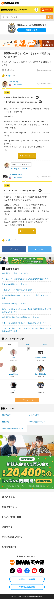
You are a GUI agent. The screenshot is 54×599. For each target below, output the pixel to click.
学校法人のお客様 (27, 587)
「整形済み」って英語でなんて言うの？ (17, 290)
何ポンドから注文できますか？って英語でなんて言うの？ (24, 323)
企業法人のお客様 (27, 579)
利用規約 (5, 421)
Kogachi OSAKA (40, 374)
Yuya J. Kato (13, 374)
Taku (13, 390)
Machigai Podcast (18, 169)
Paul (13, 358)
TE (41, 390)
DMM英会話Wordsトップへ (12, 428)
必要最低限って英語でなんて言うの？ (16, 273)
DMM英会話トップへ (37, 421)
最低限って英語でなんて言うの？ (15, 303)
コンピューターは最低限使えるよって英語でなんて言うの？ (25, 279)
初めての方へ (7, 415)
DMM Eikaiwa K (40, 358)
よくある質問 (34, 415)
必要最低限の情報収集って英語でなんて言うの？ (20, 317)
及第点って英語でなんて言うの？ (15, 284)
